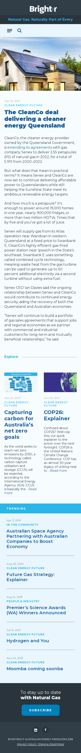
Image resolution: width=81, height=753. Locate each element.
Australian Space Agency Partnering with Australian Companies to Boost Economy (37, 538)
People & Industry (23, 601)
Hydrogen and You (27, 640)
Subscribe (40, 710)
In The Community (22, 524)
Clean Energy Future (23, 105)
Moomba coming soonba (34, 668)
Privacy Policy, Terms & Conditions (40, 744)
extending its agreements (29, 147)
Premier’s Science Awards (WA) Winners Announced (36, 610)
